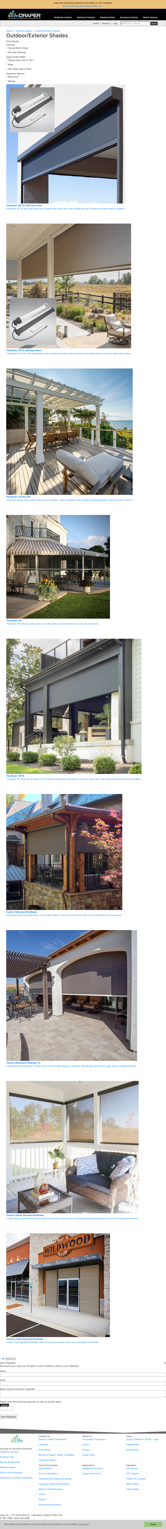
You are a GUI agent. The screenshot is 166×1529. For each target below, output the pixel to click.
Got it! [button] (153, 1524)
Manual (11, 81)
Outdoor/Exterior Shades (48, 31)
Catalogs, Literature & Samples (54, 1484)
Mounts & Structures (10, 1462)
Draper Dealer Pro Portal (138, 1439)
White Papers (132, 1484)
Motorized (13, 76)
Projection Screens (9, 1451)
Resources (106, 23)
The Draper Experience (93, 1439)
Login (115, 23)
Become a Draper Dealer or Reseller (56, 1455)
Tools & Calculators (48, 1473)
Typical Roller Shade (18, 48)
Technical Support (48, 1460)
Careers (96, 23)
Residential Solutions (63, 17)
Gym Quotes (132, 1449)
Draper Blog (88, 1455)
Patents (42, 1499)
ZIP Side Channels (17, 52)
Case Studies (132, 1489)
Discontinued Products (50, 1504)
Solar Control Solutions (11, 1472)
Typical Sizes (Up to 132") (21, 60)
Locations (43, 1444)
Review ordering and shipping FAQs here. (83, 6)
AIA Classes (132, 1468)
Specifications (46, 1468)
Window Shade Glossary (51, 1489)
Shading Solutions (107, 17)
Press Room (44, 1449)
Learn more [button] (83, 1524)
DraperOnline (132, 1444)
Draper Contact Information (52, 1439)
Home (9, 31)
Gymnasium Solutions (129, 17)
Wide (10, 64)
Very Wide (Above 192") (20, 69)
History (85, 1444)
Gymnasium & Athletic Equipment (16, 1477)
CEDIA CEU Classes (136, 1478)
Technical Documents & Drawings (55, 1478)
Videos (42, 1494)
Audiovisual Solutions (86, 17)
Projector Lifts (7, 1457)
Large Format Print (91, 1473)
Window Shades (24, 31)
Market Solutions (150, 17)
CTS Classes (132, 1473)
